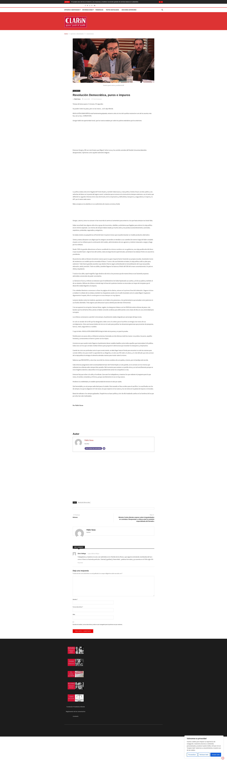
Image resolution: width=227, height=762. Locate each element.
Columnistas (90, 34)
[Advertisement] (113, 136)
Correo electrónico (78, 607)
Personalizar (192, 754)
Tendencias (99, 10)
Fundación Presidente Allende (76, 707)
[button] (160, 2)
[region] (203, 747)
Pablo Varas (77, 99)
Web (74, 614)
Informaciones (87, 10)
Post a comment (97, 99)
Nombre (75, 599)
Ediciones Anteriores (129, 10)
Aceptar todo (216, 754)
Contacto (75, 716)
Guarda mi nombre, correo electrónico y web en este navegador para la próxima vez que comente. (97, 624)
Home (66, 34)
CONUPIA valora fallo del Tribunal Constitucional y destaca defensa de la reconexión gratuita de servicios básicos (103, 1)
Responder (80, 562)
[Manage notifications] (222, 758)
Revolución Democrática (84, 502)
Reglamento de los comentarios (75, 711)
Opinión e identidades (72, 10)
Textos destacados (112, 10)
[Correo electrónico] (104, 448)
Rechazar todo (204, 754)
